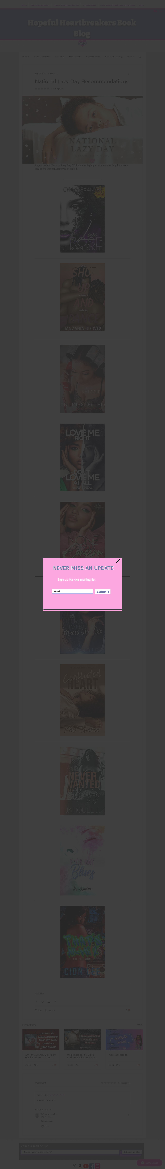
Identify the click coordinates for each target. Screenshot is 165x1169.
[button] (118, 561)
